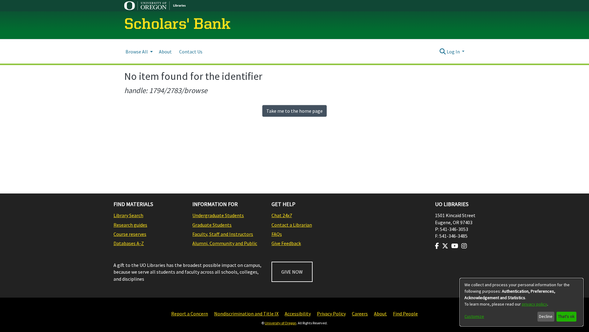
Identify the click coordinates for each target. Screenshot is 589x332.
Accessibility (298, 314)
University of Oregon (280, 323)
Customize (474, 316)
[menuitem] (138, 51)
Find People (405, 314)
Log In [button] (454, 52)
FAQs (276, 234)
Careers (360, 314)
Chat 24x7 (281, 215)
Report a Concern (189, 314)
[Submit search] (442, 51)
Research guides (130, 225)
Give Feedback (286, 243)
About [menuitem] (165, 52)
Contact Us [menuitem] (190, 52)
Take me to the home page (294, 111)
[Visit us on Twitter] (445, 246)
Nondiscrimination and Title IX (246, 314)
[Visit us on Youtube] (454, 246)
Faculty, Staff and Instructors (222, 234)
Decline (545, 316)
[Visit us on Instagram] (464, 246)
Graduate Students (212, 225)
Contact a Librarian (291, 225)
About (380, 314)
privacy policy (534, 304)
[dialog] (521, 302)
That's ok (566, 316)
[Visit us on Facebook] (437, 246)
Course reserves (130, 234)
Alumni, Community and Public (224, 243)
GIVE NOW (292, 272)
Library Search (128, 215)
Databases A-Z (129, 243)
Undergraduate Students (218, 215)
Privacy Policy (331, 314)
